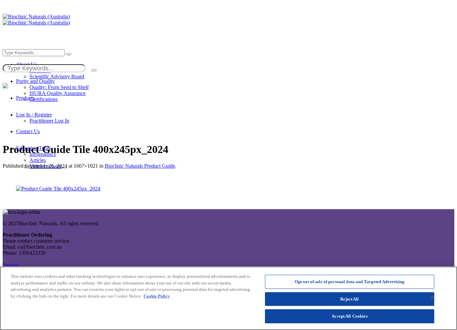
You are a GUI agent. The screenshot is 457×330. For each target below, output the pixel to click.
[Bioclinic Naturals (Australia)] (36, 19)
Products (10, 265)
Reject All (349, 299)
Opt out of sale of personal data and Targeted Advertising (349, 281)
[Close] (432, 297)
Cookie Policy (157, 296)
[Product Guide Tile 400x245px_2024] (58, 188)
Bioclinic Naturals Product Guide (140, 166)
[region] (228, 298)
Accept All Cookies (349, 316)
